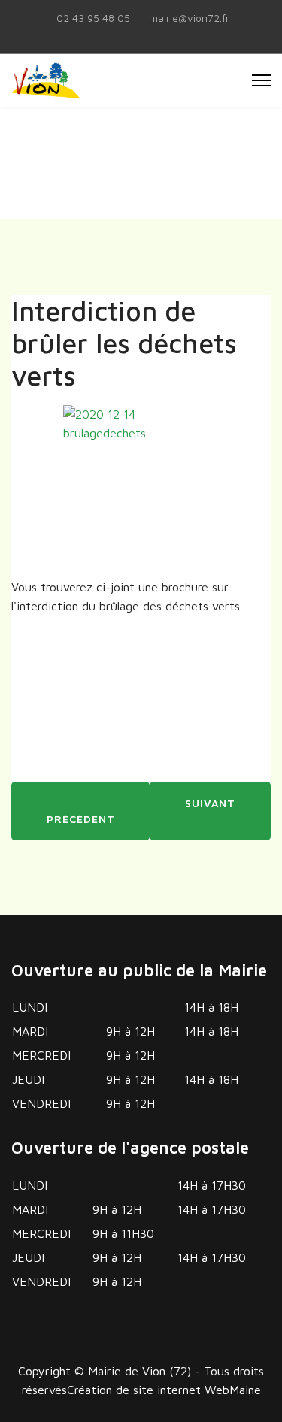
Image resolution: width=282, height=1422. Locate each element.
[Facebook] (141, 35)
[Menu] (261, 80)
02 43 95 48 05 (93, 18)
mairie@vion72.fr (189, 18)
